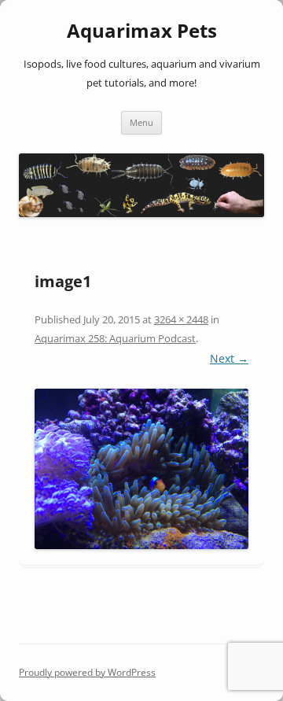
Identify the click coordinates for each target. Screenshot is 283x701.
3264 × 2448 (181, 319)
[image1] (141, 469)
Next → (229, 358)
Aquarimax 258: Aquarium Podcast (115, 338)
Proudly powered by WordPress (87, 672)
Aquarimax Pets (142, 31)
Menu (141, 122)
